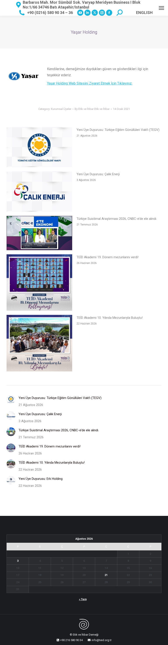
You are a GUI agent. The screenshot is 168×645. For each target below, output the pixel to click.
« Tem (83, 599)
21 (106, 575)
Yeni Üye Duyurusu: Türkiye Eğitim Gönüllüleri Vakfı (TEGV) (118, 130)
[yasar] (23, 76)
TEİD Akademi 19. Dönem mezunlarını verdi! (107, 257)
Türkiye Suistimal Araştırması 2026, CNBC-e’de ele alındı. (117, 219)
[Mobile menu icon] (161, 8)
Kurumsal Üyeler (61, 109)
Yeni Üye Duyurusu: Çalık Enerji (98, 174)
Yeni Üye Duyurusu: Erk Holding (41, 479)
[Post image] (11, 399)
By (92, 109)
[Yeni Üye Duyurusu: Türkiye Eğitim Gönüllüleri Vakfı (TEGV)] (39, 148)
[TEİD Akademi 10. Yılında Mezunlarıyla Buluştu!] (39, 344)
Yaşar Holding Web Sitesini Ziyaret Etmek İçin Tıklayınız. (89, 83)
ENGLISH (144, 12)
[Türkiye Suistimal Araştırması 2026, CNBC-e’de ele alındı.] (39, 234)
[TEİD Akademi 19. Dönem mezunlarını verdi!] (39, 283)
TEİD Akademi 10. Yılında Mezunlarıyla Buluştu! (110, 318)
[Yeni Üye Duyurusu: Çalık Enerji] (39, 192)
